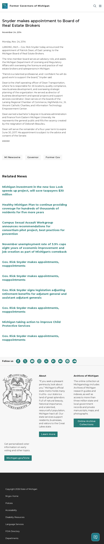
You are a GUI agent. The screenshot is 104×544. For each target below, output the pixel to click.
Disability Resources (14, 517)
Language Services (14, 524)
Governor (33, 157)
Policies (9, 503)
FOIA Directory (12, 531)
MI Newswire (12, 157)
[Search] (94, 6)
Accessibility (11, 510)
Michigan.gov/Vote (18, 458)
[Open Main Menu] (100, 6)
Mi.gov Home (11, 496)
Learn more (48, 434)
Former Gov (53, 157)
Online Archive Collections (86, 423)
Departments (11, 538)
